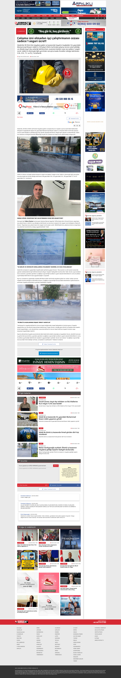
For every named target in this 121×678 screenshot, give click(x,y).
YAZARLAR (25, 15)
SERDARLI (57, 653)
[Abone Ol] (74, 122)
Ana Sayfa (19, 628)
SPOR (74, 644)
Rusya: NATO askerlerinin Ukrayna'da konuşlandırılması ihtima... (98, 280)
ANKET (72, 15)
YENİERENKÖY (40, 655)
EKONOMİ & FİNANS (36, 18)
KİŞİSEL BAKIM (76, 642)
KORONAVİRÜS (76, 646)
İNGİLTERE (44, 15)
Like (30, 113)
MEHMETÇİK (39, 653)
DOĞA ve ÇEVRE (77, 655)
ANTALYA (19, 648)
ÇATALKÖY (57, 630)
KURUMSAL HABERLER (100, 628)
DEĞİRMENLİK (40, 648)
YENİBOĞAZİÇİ (58, 655)
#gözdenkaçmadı (59, 18)
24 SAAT (17, 18)
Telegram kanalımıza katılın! (50, 353)
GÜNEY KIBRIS (76, 648)
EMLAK (75, 640)
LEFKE (38, 638)
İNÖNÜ (56, 650)
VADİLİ (56, 642)
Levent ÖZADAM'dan (73, 18)
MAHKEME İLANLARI (78, 659)
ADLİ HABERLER (57, 15)
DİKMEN (57, 632)
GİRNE (38, 628)
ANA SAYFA (18, 15)
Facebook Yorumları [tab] (56, 485)
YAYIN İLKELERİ (98, 634)
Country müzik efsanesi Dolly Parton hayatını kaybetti (98, 275)
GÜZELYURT (39, 636)
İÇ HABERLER (31, 15)
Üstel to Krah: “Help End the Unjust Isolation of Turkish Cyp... (98, 219)
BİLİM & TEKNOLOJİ (77, 653)
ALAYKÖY (39, 646)
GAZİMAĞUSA (40, 632)
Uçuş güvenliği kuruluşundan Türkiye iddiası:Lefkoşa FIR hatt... (98, 223)
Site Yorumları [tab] (23, 485)
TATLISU (57, 640)
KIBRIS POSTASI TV (99, 640)
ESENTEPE (57, 634)
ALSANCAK (57, 628)
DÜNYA (50, 15)
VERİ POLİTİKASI (98, 632)
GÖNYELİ (39, 642)
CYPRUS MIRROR (79, 15)
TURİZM (52, 18)
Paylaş (42, 113)
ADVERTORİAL (76, 650)
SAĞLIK (28, 18)
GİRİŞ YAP (56, 465)
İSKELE (38, 634)
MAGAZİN (75, 657)
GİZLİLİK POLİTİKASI (99, 630)
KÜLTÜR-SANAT (45, 18)
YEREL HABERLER (65, 15)
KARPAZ (38, 640)
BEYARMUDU (58, 648)
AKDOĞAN (57, 638)
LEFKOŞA (39, 630)
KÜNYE (96, 636)
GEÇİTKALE (57, 644)
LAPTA (56, 636)
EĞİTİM (23, 18)
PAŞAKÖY (57, 646)
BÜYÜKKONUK (40, 650)
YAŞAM (75, 661)
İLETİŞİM (97, 638)
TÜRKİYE (38, 15)
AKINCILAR (39, 644)
